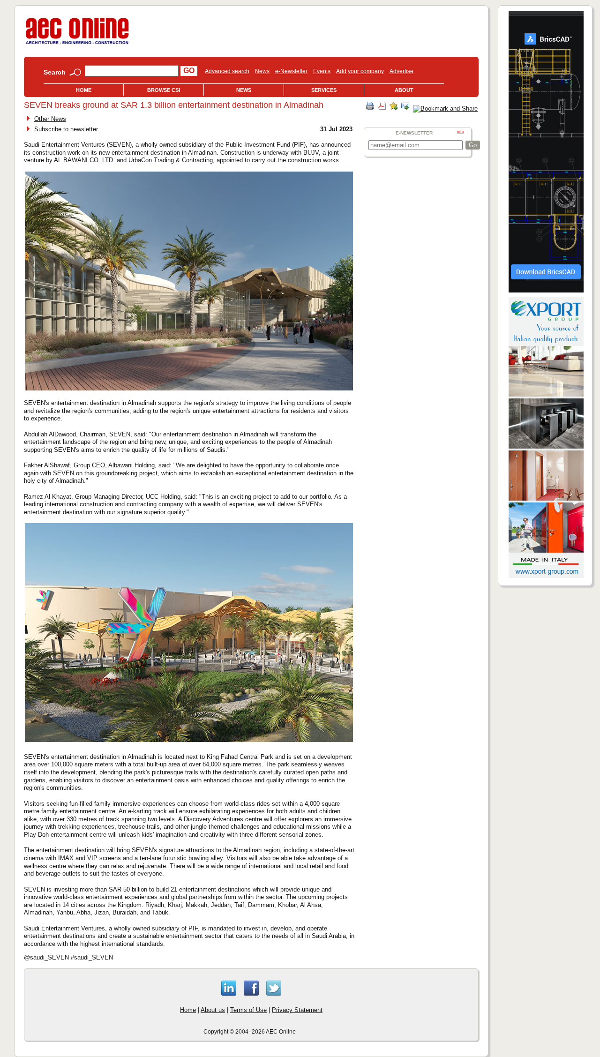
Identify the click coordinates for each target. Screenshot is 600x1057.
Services (324, 90)
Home (83, 90)
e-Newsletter (291, 71)
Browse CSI (163, 90)
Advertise (401, 71)
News (262, 71)
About (404, 90)
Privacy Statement (297, 1009)
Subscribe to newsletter (66, 129)
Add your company (360, 71)
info (460, 131)
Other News (50, 118)
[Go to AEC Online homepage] (77, 44)
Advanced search (227, 71)
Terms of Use (248, 1009)
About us (213, 1009)
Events (321, 71)
